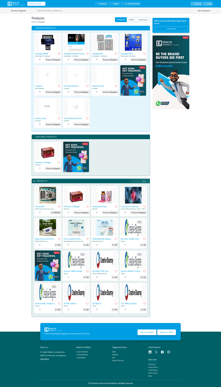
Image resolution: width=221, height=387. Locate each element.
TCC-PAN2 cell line (129, 303)
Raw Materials (39, 88)
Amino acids (40, 118)
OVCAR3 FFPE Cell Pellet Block (100, 271)
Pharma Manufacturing (99, 273)
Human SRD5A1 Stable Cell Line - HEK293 (131, 271)
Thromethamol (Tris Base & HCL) (73, 118)
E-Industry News (133, 4)
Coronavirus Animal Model (129, 206)
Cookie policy (152, 370)
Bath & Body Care (97, 241)
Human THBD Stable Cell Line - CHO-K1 (73, 271)
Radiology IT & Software (42, 56)
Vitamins (38, 165)
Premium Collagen (43, 162)
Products (103, 4)
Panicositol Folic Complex (99, 206)
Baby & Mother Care (41, 241)
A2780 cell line (70, 303)
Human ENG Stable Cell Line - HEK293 (45, 303)
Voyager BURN (41, 53)
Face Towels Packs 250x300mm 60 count (73, 239)
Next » (145, 181)
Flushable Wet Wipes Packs (101, 239)
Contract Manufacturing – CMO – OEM (133, 209)
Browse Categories (19, 10)
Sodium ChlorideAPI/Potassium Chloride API (45, 86)
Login (209, 3)
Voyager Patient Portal (74, 53)
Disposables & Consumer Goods (73, 241)
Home (34, 22)
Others (123, 241)
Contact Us (152, 364)
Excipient (66, 88)
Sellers (116, 4)
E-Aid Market (81, 357)
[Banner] (133, 80)
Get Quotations (203, 10)
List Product (171, 28)
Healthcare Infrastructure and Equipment (44, 209)
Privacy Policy (153, 367)
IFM (113, 357)
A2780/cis (96, 303)
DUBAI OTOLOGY (118, 360)
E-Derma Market (82, 354)
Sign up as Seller (166, 332)
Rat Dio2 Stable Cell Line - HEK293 (129, 239)
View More (44, 359)
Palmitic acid (98, 86)
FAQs (150, 375)
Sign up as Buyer (147, 332)
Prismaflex (40, 206)
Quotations (143, 20)
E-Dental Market (82, 351)
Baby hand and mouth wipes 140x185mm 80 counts (45, 239)
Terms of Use (153, 372)
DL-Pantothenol (71, 86)
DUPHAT (115, 354)
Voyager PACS (127, 53)
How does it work (35, 3)
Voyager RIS (97, 53)
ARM (114, 351)
